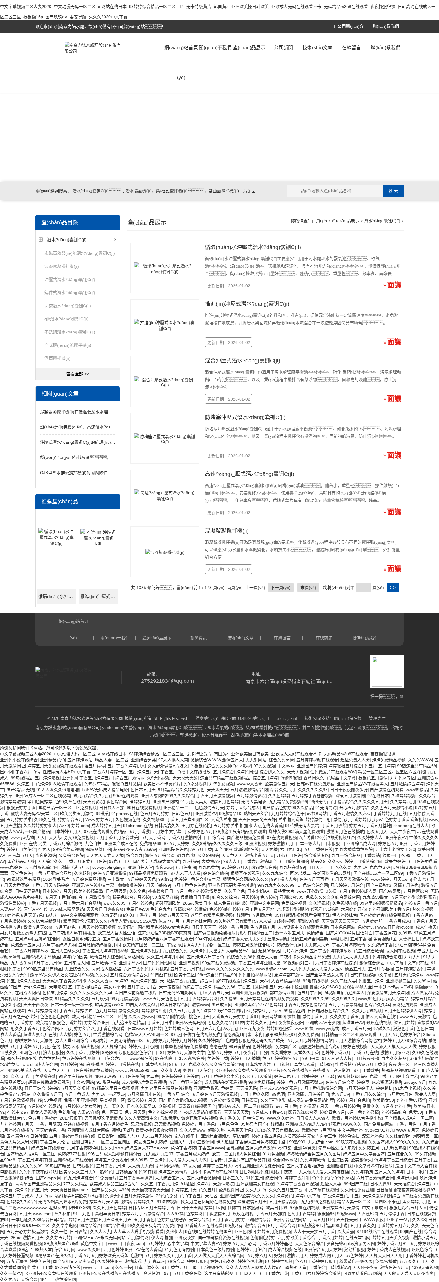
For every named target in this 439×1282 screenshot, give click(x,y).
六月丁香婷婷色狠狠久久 (90, 1148)
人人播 (65, 1034)
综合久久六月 (282, 789)
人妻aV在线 (88, 1112)
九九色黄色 (208, 867)
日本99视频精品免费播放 (183, 1046)
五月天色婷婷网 (408, 974)
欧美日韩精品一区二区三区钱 (99, 1016)
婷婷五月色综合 (21, 849)
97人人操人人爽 (173, 759)
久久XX (419, 1219)
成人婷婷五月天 (106, 825)
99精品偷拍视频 (171, 1016)
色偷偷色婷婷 (262, 1237)
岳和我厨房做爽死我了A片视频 (188, 1118)
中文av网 (285, 765)
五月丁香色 (144, 1219)
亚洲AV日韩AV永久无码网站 (99, 1237)
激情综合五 (255, 1225)
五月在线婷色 (140, 903)
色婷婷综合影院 (387, 956)
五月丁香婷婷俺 (187, 1273)
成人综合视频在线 (285, 1249)
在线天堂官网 (357, 1237)
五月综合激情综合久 (129, 974)
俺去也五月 (423, 879)
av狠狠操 (339, 939)
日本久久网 (341, 867)
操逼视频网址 (230, 1189)
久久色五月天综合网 (19, 1279)
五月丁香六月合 (141, 986)
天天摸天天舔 (185, 777)
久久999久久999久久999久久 (328, 998)
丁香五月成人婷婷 (192, 1154)
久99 (405, 855)
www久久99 (114, 903)
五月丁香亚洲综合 (185, 1082)
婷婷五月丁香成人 (16, 1195)
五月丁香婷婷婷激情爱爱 (199, 891)
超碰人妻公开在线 (40, 1034)
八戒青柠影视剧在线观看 (300, 909)
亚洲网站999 (273, 1016)
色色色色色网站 (54, 1016)
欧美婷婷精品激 (88, 891)
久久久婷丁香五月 (346, 1016)
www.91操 (304, 1028)
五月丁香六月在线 (187, 968)
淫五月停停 (94, 765)
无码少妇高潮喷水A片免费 (62, 1201)
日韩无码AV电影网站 (178, 992)
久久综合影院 (71, 855)
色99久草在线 (68, 801)
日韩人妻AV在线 (190, 1058)
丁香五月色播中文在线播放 (185, 771)
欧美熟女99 (383, 1100)
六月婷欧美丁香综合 (296, 1237)
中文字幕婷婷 (350, 1130)
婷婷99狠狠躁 (279, 1028)
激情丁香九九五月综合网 (190, 980)
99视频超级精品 (352, 1076)
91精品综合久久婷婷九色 (181, 789)
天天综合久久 (49, 861)
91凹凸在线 (161, 974)
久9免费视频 (195, 783)
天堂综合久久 (77, 968)
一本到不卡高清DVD (393, 986)
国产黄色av (17, 1136)
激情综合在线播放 (190, 909)
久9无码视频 (158, 777)
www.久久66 (89, 1249)
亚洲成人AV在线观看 (278, 1088)
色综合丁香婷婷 (196, 986)
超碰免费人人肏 (355, 759)
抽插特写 (217, 1160)
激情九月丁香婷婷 (350, 819)
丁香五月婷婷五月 (96, 777)
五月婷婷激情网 (42, 1010)
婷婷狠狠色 (197, 1261)
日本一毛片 (416, 1171)
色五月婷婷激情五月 (281, 1058)
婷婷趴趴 (384, 1088)
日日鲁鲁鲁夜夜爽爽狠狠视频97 (405, 1189)
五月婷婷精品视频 (88, 879)
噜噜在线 (217, 1046)
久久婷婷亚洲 (109, 1261)
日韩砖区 (38, 1136)
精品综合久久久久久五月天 (362, 801)
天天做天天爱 (236, 1112)
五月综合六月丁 (112, 1058)
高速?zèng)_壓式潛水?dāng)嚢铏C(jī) (249, 474)
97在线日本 (378, 795)
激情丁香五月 (314, 1016)
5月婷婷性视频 (279, 1261)
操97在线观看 (228, 980)
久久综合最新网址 (44, 921)
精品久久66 (224, 986)
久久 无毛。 (22, 1076)
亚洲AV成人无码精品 (41, 956)
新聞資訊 (198, 637)
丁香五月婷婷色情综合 (305, 1004)
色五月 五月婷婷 (379, 765)
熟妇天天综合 (256, 813)
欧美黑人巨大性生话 (116, 933)
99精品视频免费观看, (148, 873)
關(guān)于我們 (215, 47)
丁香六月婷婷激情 (348, 945)
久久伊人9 (170, 1070)
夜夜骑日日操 (255, 1052)
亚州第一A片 (398, 1219)
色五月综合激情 (368, 951)
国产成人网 (221, 1004)
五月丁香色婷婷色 (189, 885)
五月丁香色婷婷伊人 (126, 765)
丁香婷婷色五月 (198, 831)
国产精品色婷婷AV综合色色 (163, 927)
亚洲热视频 (255, 843)
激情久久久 (128, 1010)
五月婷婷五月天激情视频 (215, 1094)
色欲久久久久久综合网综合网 (333, 897)
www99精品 (417, 789)
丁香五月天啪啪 (270, 1213)
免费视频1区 (385, 939)
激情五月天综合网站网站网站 (117, 956)
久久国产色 (234, 891)
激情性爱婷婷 (12, 903)
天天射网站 (255, 759)
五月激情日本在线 (144, 1094)
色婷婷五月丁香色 (198, 1124)
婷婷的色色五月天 (31, 1189)
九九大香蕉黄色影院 (354, 849)
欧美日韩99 (276, 1207)
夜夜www (164, 867)
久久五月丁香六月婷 (159, 1183)
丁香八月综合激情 (65, 843)
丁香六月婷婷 (330, 1237)
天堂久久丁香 (306, 1052)
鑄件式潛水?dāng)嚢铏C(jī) (69, 292)
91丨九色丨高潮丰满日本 (96, 1213)
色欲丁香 (378, 1076)
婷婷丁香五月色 (266, 1136)
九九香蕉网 (21, 962)
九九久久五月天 (414, 1261)
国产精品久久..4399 (110, 1189)
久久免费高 (308, 1034)
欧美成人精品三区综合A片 (114, 1183)
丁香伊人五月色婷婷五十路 (261, 1142)
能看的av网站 (285, 1160)
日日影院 (107, 1136)
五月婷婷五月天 (143, 771)
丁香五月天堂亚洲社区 (187, 819)
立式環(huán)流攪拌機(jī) (67, 345)
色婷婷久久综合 (21, 1201)
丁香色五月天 (425, 921)
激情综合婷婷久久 (137, 1201)
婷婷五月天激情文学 (186, 1052)
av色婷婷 (354, 1255)
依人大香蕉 (10, 1034)
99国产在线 (411, 1231)
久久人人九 (100, 1231)
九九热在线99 (292, 867)
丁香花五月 (146, 915)
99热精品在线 (165, 897)
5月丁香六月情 (48, 962)
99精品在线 (294, 1010)
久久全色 (137, 891)
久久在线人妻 (343, 980)
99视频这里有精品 (24, 879)
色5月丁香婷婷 (301, 1213)
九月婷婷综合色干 (288, 813)
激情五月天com (37, 927)
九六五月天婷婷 (156, 1136)
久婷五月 (25, 783)
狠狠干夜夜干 (283, 1171)
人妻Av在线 (11, 909)
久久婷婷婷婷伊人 (40, 825)
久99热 (405, 933)
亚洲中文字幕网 (264, 903)
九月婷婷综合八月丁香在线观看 (163, 939)
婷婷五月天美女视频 (391, 1237)
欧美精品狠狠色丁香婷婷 (59, 1022)
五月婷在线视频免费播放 (90, 1070)
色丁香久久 (230, 1118)
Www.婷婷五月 (99, 819)
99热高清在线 (68, 1267)
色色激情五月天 (209, 807)
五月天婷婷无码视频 (97, 927)
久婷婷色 (198, 951)
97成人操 (191, 1165)
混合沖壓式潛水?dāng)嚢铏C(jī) (242, 361)
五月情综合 (261, 915)
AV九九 (230, 1028)
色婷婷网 (194, 1213)
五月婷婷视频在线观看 (317, 759)
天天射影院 (93, 801)
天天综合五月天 (169, 1177)
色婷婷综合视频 (162, 1112)
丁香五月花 (385, 933)
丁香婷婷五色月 (337, 1195)
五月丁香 (422, 1160)
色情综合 (315, 933)
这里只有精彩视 (218, 1273)
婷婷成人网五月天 (326, 1255)
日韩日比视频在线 (206, 1267)
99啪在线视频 (316, 980)
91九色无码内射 (179, 1249)
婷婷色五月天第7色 (25, 915)
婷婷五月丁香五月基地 (370, 825)
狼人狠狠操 (53, 1052)
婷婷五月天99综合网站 (404, 1040)
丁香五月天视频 (42, 903)
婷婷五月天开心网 (240, 1243)
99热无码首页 (322, 801)
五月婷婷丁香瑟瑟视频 (312, 795)
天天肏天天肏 (140, 1165)
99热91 (165, 879)
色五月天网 (135, 1112)
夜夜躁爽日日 (160, 891)
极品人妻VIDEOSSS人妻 (133, 921)
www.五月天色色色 (160, 998)
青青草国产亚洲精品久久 (38, 1183)
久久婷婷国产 (210, 1040)
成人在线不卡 (186, 1136)
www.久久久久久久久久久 (230, 968)
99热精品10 (230, 813)
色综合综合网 (315, 885)
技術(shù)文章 (317, 47)
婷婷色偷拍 (349, 1136)
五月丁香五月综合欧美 (117, 837)
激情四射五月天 (289, 933)
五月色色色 (227, 1124)
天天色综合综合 (309, 1243)
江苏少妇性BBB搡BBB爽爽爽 (164, 933)
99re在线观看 (126, 795)
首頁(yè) (319, 221)
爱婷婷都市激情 (288, 974)
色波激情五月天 (25, 945)
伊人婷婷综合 (344, 915)
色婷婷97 (366, 927)
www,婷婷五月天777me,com (141, 1148)
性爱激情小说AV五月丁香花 (360, 1064)
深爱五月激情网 (350, 795)
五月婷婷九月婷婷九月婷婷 (171, 1040)
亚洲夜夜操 (184, 1237)
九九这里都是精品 (128, 1022)
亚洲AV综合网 (47, 939)
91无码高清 (326, 807)
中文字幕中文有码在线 (408, 962)
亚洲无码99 (105, 1076)
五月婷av (23, 939)
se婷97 (121, 980)
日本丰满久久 (146, 1267)
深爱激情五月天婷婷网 (388, 992)
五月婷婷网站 (80, 759)
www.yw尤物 (22, 837)
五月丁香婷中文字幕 (220, 1076)
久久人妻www (141, 1016)
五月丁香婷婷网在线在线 (72, 1136)
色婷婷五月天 (184, 1189)
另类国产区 (286, 1046)
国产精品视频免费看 (246, 837)
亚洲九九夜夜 (251, 1028)
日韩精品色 (125, 1171)
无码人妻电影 (253, 801)
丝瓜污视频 (277, 939)
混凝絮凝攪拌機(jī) (61, 266)
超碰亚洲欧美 (167, 903)
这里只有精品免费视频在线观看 (220, 915)
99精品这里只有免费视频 (115, 1088)
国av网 (6, 771)
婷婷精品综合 (393, 1112)
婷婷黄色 (284, 1195)
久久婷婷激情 (312, 1160)
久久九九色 (255, 1189)
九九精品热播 (394, 1148)
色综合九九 (160, 909)
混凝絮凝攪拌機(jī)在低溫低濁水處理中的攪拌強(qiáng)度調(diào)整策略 (107, 411)
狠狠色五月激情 (373, 777)
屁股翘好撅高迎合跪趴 (320, 1046)
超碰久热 (216, 1130)
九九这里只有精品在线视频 (166, 1088)
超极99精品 (269, 951)
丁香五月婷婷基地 (275, 1243)
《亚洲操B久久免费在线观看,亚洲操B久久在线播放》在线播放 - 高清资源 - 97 (287, 1070)
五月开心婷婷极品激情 (27, 1231)
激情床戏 (133, 1261)
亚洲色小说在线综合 (19, 759)
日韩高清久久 (166, 825)
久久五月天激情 (257, 1076)
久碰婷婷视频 (403, 795)
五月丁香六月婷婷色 (109, 1124)
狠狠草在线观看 (245, 873)
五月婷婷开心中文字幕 (167, 1243)
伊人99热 (139, 1160)
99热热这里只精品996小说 (323, 1225)
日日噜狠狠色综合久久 (328, 1010)
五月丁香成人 (77, 1094)
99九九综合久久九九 (92, 795)
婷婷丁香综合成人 (243, 807)
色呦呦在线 (45, 1076)
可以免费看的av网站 (362, 1273)
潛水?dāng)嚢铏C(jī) (67, 239)
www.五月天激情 (415, 1016)
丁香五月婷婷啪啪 (76, 1010)
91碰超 (331, 909)
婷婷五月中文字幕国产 (364, 1154)
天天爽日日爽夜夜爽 (105, 909)
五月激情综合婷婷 (407, 783)
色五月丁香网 (309, 992)
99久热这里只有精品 (233, 921)
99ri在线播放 (91, 1064)
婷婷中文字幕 (307, 1195)
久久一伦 (59, 1231)
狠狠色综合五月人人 (408, 1207)
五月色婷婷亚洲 (118, 1249)
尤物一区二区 (217, 945)
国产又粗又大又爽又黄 (74, 1261)
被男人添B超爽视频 (81, 1046)
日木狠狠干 (333, 843)
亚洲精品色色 (52, 759)
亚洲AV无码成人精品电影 (104, 789)
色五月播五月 (262, 927)
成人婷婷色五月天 (147, 980)
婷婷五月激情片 (173, 1171)
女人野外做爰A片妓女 (168, 765)
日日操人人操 (111, 807)
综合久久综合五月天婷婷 (235, 897)
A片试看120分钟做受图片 (220, 1010)
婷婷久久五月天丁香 (173, 1255)
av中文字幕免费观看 (80, 915)
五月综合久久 (399, 1154)
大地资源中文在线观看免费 (303, 927)
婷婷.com (80, 825)
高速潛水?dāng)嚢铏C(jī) (67, 305)
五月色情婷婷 (12, 921)
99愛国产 (126, 927)
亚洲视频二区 (398, 980)
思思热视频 (141, 1124)
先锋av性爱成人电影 (337, 1148)
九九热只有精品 (394, 998)
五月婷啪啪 (185, 867)
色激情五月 (141, 1255)
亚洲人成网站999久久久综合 (167, 795)
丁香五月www (211, 1148)
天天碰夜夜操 (364, 1267)
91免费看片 (106, 1177)
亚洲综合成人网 (361, 843)
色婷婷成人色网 (179, 1028)
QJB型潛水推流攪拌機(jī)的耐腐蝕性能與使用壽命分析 (90, 472)
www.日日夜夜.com (395, 927)
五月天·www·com (35, 1213)
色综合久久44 (377, 1004)
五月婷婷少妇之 (145, 951)
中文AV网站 (83, 1082)
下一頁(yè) (281, 587)
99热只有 (233, 1225)
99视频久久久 (95, 974)
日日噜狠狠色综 (254, 1171)
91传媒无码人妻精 (302, 825)
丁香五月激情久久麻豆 (350, 813)
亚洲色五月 (30, 1052)
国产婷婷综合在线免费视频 (385, 915)
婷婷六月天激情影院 (215, 1183)
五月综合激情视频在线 (21, 1100)
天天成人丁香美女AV (61, 980)
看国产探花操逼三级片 (135, 992)
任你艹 (234, 1207)
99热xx (371, 1130)
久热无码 (109, 915)
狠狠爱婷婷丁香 (21, 807)
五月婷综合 (223, 771)
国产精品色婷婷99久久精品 (287, 807)
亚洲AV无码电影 (190, 1022)
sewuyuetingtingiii (108, 867)
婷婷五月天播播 (245, 1058)
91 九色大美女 (193, 801)
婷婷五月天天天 (173, 915)
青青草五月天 (20, 855)
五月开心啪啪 (380, 968)
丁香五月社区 (321, 1219)
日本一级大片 (308, 843)
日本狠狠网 (116, 891)
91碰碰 (187, 1183)
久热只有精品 (96, 783)
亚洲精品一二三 (177, 807)
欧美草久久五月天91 (78, 1171)
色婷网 (227, 1088)
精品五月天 (355, 968)
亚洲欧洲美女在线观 (255, 1183)
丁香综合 (317, 1267)
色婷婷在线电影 (171, 1219)
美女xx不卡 (114, 986)
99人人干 (232, 861)
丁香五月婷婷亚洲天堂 (259, 962)
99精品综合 (90, 1225)
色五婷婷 (268, 897)
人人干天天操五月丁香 (314, 1231)
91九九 (387, 1130)
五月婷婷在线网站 (44, 1106)
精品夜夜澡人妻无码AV (134, 849)
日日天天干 (317, 867)
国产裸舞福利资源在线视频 (223, 1237)
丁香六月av (422, 915)
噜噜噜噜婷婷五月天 (135, 885)
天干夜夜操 (169, 986)
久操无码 (113, 1195)
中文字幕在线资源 (321, 1189)
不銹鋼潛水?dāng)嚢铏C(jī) (69, 332)
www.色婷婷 (11, 867)
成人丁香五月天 (356, 1028)
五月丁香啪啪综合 (85, 986)
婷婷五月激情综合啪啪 (253, 945)
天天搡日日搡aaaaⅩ (70, 1189)
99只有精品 (239, 1046)
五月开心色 (65, 927)
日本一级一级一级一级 (72, 1004)
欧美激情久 (361, 1160)
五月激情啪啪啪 (293, 861)
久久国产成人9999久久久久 (394, 1142)
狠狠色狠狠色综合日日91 (141, 1052)
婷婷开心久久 (222, 1261)
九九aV (376, 819)
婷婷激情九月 (289, 945)
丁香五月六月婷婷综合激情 (316, 1273)
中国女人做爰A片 (142, 1004)
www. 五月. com (98, 1267)
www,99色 (367, 998)
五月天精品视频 (283, 1201)
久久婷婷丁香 (380, 945)
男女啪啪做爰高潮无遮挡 (23, 933)
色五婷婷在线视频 (79, 1058)
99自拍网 (311, 1058)
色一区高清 (112, 1112)
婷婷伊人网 (406, 1177)
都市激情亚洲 (282, 992)
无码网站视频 (167, 1165)
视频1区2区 (122, 1130)
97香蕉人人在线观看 (204, 1225)
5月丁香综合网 (282, 1225)
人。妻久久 (113, 1106)
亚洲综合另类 (143, 759)
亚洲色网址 (244, 1231)
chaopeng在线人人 (411, 825)
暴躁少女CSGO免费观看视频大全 (340, 986)
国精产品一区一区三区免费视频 (67, 807)
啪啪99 (163, 885)
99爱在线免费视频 (219, 962)
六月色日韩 (290, 849)
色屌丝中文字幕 (341, 777)
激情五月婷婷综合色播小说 (357, 1118)
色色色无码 (380, 867)
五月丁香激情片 (117, 939)
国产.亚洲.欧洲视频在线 (236, 849)
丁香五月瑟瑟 (48, 1124)
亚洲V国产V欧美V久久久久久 (247, 1195)
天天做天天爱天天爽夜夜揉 (324, 1171)
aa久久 (126, 915)
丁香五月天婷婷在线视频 (105, 951)
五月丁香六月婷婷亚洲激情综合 (241, 1219)
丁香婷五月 (29, 1046)
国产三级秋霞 (378, 885)
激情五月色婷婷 (224, 801)
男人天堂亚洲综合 (71, 1040)
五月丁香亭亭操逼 (345, 1004)
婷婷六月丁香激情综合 (143, 1213)
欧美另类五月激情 (76, 813)
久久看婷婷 (281, 1052)
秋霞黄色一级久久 (356, 1261)
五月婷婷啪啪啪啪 (230, 825)
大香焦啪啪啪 (223, 819)
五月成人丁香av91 (268, 1112)
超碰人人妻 (330, 1183)
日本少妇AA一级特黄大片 (270, 891)
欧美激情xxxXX (109, 1004)
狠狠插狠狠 (354, 1249)
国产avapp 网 (48, 1177)
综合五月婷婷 (265, 777)
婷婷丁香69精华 (411, 1100)
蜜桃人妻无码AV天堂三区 (34, 813)
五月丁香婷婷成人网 (358, 891)
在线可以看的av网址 (332, 873)
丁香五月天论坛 (54, 1142)
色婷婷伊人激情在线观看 (59, 783)
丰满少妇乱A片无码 (185, 945)
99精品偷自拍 (98, 849)
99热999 (297, 1142)
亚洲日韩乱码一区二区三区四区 (101, 1142)
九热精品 (190, 861)
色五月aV (340, 1094)
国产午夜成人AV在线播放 (71, 933)
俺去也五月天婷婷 (150, 1142)
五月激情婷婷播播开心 (99, 945)
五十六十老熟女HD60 (395, 849)
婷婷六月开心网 (143, 1046)
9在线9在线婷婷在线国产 (208, 1231)
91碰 (239, 1022)
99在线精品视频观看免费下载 (302, 915)
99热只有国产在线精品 (262, 1124)
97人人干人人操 (186, 873)
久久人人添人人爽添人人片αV (254, 1267)
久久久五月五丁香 (285, 1189)
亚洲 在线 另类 (33, 843)
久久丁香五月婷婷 (83, 1052)
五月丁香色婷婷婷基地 (330, 951)
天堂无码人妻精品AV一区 (232, 951)
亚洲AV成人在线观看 (72, 1160)
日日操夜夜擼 (366, 1058)
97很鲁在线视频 (305, 1207)
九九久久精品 (394, 1058)
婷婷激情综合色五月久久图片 (313, 1154)
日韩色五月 (182, 813)
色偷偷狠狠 (290, 777)
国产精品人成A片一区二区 (408, 1118)
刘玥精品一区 (425, 1136)
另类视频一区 (112, 1100)
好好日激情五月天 (291, 1255)
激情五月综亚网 (395, 1052)
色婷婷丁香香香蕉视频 (406, 819)
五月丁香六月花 (273, 1273)
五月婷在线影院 (196, 825)
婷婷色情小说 (250, 1261)
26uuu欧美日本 (197, 903)
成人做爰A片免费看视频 (144, 1082)
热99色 (106, 1171)
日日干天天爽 (189, 1207)
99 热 (176, 1034)
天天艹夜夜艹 (402, 831)
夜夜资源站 (45, 855)
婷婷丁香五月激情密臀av (300, 1082)
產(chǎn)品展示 (249, 47)
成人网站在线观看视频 (225, 1082)
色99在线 (147, 1171)
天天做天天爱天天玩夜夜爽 (408, 1273)
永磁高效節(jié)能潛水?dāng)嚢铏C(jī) (79, 253)
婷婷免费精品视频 (389, 759)
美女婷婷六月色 (417, 1201)
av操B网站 (317, 813)
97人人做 (262, 921)
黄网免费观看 (404, 1004)
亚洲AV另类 (305, 1148)
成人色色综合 (247, 1154)
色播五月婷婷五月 (224, 1052)
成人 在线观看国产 (255, 933)
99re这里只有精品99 (216, 974)
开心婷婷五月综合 (347, 885)
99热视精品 (21, 777)
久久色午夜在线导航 (38, 1171)
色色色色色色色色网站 (333, 1177)
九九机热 (159, 968)
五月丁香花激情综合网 (321, 1088)
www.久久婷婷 (280, 1118)
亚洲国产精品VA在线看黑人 (362, 783)
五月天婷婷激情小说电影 (268, 1148)
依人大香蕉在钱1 (381, 1016)
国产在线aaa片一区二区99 (378, 873)
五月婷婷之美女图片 (82, 1106)
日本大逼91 (381, 1183)
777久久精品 (75, 1183)
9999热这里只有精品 (42, 968)
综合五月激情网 (130, 777)
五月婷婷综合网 (196, 921)
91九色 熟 (186, 855)
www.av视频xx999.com (137, 1070)
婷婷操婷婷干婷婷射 (180, 1076)
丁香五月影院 (334, 825)
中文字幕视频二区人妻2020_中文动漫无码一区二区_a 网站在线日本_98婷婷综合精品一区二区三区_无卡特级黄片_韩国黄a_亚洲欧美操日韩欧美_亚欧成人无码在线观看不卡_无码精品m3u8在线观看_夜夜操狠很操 (197, 753)
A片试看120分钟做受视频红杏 (327, 837)
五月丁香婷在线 (318, 849)
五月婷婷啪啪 (19, 819)
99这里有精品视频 (76, 1076)
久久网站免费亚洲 (357, 1189)
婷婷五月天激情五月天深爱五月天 (100, 1219)
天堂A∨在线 (35, 909)
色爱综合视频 (293, 903)
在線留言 (351, 47)
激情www (200, 1004)
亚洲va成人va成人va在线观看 (313, 1124)
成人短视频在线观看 (122, 1154)
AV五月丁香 (201, 849)
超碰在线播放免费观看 (49, 1082)
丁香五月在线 (365, 1052)
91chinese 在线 (137, 825)
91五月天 (177, 1064)
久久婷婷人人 (370, 837)
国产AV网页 (390, 891)
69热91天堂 (296, 1267)
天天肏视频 (297, 771)
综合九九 (134, 855)
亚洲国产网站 (165, 801)
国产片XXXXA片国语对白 (349, 933)
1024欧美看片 (56, 879)
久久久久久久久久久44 (91, 992)
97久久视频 (264, 765)
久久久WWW (420, 759)
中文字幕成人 (374, 1207)
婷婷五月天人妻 (104, 1201)
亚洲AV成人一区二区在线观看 (42, 795)
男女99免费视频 (79, 837)
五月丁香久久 (362, 1225)
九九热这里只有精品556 (276, 1130)
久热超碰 (82, 873)
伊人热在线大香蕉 (266, 825)
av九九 (51, 915)
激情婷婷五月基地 (318, 1130)
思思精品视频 (166, 1124)
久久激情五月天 (47, 1094)
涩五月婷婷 (404, 1022)
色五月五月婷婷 (154, 813)
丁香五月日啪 (160, 1022)
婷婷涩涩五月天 (314, 1106)
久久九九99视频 (367, 1010)
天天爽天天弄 (316, 945)
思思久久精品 (220, 1022)
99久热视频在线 (21, 1058)
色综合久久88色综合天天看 (252, 956)
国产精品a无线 (20, 789)
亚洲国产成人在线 (120, 843)
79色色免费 (166, 1195)
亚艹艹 (46, 1279)
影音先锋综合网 (302, 1112)
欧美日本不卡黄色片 (162, 783)
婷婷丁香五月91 (392, 1243)
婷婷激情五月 (280, 843)
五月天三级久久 (65, 951)
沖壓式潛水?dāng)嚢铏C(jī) (69, 279)
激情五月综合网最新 (309, 939)
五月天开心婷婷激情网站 (310, 1040)
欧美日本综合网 (174, 1004)
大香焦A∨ (211, 861)
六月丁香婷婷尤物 (59, 945)
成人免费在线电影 (230, 903)
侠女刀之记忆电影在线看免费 (208, 1201)
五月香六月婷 (399, 1094)
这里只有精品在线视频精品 (225, 777)
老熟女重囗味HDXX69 (69, 1207)
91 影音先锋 (107, 1082)
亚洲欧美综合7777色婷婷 (258, 1004)
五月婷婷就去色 (410, 968)
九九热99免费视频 (318, 1201)
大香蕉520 (367, 1213)
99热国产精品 (57, 1165)
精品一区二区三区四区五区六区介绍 (391, 771)
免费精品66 (150, 843)
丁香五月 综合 (176, 1094)
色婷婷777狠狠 (72, 1154)
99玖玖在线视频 (351, 1142)
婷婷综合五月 (70, 819)
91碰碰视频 (284, 921)
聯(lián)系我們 (386, 26)
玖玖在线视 (243, 1213)
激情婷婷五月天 (141, 1100)
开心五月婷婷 (289, 855)
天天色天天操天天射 (351, 956)
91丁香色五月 (175, 1267)
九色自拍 (93, 843)
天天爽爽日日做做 (36, 998)
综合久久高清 (281, 759)
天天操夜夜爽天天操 (150, 1189)
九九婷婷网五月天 (16, 1124)
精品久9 (318, 861)
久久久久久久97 (313, 789)
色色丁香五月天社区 (198, 1195)
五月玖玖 (99, 998)
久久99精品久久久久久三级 (217, 843)
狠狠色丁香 (403, 1028)
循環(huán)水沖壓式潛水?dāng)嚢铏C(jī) (57, 596)
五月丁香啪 (360, 939)
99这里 (25, 1249)
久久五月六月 (181, 1010)
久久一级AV (11, 1273)
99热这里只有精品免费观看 (240, 831)
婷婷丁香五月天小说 (221, 1165)
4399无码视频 (425, 1267)
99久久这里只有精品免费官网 (154, 1225)
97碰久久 (382, 1028)
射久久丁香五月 (25, 1028)
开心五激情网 (201, 1142)
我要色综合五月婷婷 (131, 897)
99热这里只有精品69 (416, 765)
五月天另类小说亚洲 (288, 986)
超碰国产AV (353, 1022)
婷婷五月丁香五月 (421, 903)
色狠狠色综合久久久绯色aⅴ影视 (220, 765)
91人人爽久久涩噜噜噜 (57, 789)
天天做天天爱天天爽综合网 (219, 1255)
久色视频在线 (127, 819)
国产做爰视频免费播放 (215, 933)
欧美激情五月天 (279, 783)
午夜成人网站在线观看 (201, 1112)
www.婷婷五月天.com (391, 879)
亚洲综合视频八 (215, 1136)
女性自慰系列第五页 (81, 939)
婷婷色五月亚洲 (392, 843)
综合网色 (273, 1177)
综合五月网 (64, 1249)
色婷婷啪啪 (219, 909)
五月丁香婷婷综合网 (199, 998)
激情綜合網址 (371, 962)
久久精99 (228, 998)
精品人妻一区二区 (111, 759)
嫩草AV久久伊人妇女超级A (55, 974)
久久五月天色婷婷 (109, 1207)
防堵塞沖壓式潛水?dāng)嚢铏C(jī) (245, 417)
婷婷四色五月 (286, 1076)
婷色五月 (82, 1034)
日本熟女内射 (258, 1064)
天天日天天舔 (49, 837)
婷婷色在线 (40, 1261)
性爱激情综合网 (107, 1034)
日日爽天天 (246, 1273)
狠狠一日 (390, 855)
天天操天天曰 (348, 1219)
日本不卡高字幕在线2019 (213, 1171)
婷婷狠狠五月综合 (345, 765)
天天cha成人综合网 (40, 1064)
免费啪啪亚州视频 (80, 1100)
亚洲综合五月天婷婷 (323, 1249)
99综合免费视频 (68, 849)
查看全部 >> (77, 373)
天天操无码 (246, 1088)
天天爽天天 (217, 789)
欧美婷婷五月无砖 (318, 1076)
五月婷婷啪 (372, 921)
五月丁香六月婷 (110, 1165)
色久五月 (207, 1189)
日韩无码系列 (27, 891)
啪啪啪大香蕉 (290, 819)
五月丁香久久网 (254, 1094)
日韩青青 (249, 1100)
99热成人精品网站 (67, 909)
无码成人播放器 (106, 968)
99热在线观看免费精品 (105, 831)
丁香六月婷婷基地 (31, 951)
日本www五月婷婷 (145, 1028)
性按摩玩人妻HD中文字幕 (66, 771)
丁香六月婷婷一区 (109, 771)
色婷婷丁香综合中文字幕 (197, 879)
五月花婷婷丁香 (396, 1106)
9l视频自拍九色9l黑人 (345, 992)
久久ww (335, 861)
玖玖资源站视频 (386, 1082)
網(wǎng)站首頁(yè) (181, 62)
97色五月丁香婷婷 (40, 1118)
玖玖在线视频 (379, 1022)
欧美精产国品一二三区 (143, 945)
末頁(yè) (308, 587)
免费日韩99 (137, 909)
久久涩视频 (319, 903)
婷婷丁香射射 (297, 1177)
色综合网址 (52, 1028)
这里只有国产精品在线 (249, 1160)
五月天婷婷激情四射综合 (377, 1195)
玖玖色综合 (422, 1249)
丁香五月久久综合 (368, 1094)
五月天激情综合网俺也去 (358, 1040)
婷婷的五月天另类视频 (69, 1088)
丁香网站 (371, 855)
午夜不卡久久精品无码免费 (305, 956)
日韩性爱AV (254, 1118)
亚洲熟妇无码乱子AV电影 (231, 885)
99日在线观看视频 (144, 807)
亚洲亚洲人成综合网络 (88, 1130)
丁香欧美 (370, 1070)
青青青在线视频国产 (197, 1106)
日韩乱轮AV (339, 1267)
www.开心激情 (310, 891)
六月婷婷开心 (353, 909)
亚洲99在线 (308, 921)
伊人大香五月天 (214, 992)
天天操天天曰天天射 (384, 1255)
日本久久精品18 (141, 1106)
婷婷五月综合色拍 (353, 1100)
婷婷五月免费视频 (274, 1231)
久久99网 (422, 980)
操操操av (423, 986)
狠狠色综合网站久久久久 (246, 879)
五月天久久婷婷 (389, 1171)
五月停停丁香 (392, 1213)
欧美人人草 (425, 1094)
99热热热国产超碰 (61, 1243)
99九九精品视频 (125, 998)
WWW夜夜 (374, 1219)
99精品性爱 (114, 1225)
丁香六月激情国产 (260, 861)
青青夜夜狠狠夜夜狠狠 (156, 1130)
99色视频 (53, 1100)
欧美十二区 (184, 974)
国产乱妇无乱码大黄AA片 (156, 861)
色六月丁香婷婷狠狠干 (316, 1261)
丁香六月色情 (27, 771)
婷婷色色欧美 (75, 956)
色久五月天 (376, 831)
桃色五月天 (199, 1016)
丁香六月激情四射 (184, 837)
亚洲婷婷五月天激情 (341, 1207)
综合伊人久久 (272, 771)
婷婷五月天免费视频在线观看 (54, 765)
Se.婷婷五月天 (235, 867)
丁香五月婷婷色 (345, 1106)
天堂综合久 (199, 1219)
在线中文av (17, 1112)
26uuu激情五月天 (27, 1237)
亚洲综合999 (291, 897)
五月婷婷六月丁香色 (205, 956)
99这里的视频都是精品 (381, 903)
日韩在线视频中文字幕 (371, 974)
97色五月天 (120, 861)
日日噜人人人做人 (312, 1118)
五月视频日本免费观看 (294, 1064)
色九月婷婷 (105, 1010)
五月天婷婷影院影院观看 (414, 897)
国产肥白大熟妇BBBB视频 (183, 1100)
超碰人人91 (128, 1136)
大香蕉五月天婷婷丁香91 (235, 1016)
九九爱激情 (17, 1261)
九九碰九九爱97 (159, 1154)
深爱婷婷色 (372, 1136)
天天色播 (269, 849)
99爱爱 (102, 813)
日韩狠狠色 (83, 1165)
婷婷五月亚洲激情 (110, 873)
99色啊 (278, 1094)
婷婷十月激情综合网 (363, 861)
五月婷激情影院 (251, 795)
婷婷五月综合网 (339, 1082)
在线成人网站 (27, 992)
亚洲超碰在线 (339, 1165)
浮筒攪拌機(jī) (57, 358)
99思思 (94, 1154)
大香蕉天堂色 (239, 1130)
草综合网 (241, 1136)
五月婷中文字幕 (166, 831)
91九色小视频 (408, 1088)
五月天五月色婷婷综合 (400, 1034)
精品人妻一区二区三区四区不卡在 (368, 1201)
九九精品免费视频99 (288, 801)
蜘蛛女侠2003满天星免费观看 (296, 831)
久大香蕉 (345, 1231)
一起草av (116, 1094)
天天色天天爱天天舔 (105, 855)
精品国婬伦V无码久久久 (85, 921)
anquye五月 (414, 1082)
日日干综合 (34, 1088)
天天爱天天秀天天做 (188, 1160)
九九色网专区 (402, 777)
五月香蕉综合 (415, 891)
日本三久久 (232, 1177)
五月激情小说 (103, 962)
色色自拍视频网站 (255, 974)
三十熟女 (116, 879)
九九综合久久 (175, 951)
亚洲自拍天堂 (140, 867)
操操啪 (293, 1016)
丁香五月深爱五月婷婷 (86, 861)
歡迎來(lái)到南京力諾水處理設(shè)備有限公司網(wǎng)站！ (100, 26)
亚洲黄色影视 (206, 1088)
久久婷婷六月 (402, 801)
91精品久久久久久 (72, 998)
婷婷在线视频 (355, 1046)
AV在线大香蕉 (149, 1249)
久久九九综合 (274, 873)
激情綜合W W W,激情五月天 (217, 759)
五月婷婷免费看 (422, 861)
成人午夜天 (426, 927)
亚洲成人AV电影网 (323, 1022)
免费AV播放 (386, 1261)
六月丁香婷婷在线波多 (336, 962)
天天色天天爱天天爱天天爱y (316, 968)
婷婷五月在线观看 (48, 1148)
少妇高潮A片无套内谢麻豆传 (309, 1136)
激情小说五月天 (259, 855)
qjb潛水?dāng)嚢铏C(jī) (66, 318)
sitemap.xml (287, 718)
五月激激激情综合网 (249, 789)
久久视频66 (153, 819)
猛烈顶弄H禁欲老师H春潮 (79, 1195)
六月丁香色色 (136, 968)
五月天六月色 (208, 1028)
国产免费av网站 (378, 1124)
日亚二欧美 (338, 1160)
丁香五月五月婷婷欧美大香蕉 (101, 1255)
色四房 (152, 1076)
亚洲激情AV (206, 813)
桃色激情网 (65, 1279)
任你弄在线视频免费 (202, 1034)
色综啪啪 (66, 1112)
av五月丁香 (286, 1106)
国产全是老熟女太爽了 (327, 974)
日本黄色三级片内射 (215, 1249)
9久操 (331, 891)
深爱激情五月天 (252, 1201)
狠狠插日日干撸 (195, 897)
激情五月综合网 (159, 855)
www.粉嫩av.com (272, 968)
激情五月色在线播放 (345, 831)
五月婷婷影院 (131, 1076)
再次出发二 (300, 873)
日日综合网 (214, 837)
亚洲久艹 (178, 1142)
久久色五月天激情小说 (392, 807)
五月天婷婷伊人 (359, 1088)
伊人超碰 (224, 1142)
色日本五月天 (143, 789)
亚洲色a (69, 777)
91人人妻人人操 (337, 1058)
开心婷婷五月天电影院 (45, 986)
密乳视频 (234, 1148)
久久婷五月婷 (58, 1237)
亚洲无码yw (130, 962)
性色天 (44, 849)
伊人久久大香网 (98, 980)
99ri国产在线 (356, 1183)
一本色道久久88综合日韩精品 (38, 1219)
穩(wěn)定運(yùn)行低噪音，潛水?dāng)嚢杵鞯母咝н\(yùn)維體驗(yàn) (114, 457)
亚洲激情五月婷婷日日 (308, 1094)
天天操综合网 (113, 1046)
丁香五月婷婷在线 (34, 1160)
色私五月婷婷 (54, 992)
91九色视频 (273, 1154)
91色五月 (254, 1177)
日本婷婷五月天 (67, 831)
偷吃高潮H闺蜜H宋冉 (243, 1034)
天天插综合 (404, 1183)
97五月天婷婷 (176, 843)
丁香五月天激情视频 (215, 795)
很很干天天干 (203, 927)
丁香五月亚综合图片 (53, 873)
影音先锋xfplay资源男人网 (350, 1243)
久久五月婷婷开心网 (165, 956)
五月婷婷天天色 (141, 879)
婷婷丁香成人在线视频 (388, 1249)
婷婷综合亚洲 (96, 1022)
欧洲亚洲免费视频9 (249, 992)
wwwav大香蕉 (250, 783)
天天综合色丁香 (50, 1130)
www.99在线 (141, 1058)
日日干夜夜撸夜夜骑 (349, 789)
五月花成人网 (76, 962)
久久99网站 (208, 855)
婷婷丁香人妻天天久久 (244, 939)
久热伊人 (174, 1231)
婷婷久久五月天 (261, 1022)
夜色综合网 (116, 801)
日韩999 (325, 1064)
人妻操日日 (409, 939)
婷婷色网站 (246, 771)
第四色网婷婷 (40, 801)
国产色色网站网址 (159, 962)
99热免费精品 (261, 1082)
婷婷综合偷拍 (215, 873)
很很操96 (326, 1213)
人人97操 (175, 1213)
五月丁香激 (139, 831)
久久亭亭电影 (272, 1100)
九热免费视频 (221, 783)
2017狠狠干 (71, 1118)
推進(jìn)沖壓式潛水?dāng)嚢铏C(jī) (99, 596)
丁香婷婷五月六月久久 (398, 1225)
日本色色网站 (342, 927)
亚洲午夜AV (396, 837)
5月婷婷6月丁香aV (263, 1010)
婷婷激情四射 (318, 819)
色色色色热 (49, 1058)
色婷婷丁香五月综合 (393, 1160)
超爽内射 (99, 1040)
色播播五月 (10, 927)
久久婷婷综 (361, 1171)
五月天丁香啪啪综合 (63, 897)
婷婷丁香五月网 (233, 927)
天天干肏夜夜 (35, 1004)
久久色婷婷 (278, 795)
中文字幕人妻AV (206, 1243)
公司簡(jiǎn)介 (350, 26)
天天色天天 (232, 855)
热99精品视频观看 (398, 1070)
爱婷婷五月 (140, 801)
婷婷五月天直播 (314, 879)
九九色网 (44, 1195)
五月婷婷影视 (47, 777)
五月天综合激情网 (203, 1177)
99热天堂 (43, 1249)
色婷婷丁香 (217, 1058)
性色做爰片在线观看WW (333, 771)
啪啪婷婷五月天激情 (34, 1040)
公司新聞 (283, 47)
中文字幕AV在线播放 (373, 1165)
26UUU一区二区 (34, 1225)
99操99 (109, 1052)
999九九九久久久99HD (278, 885)
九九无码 (412, 956)
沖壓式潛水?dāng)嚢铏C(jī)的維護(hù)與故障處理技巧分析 (94, 442)
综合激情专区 (316, 855)
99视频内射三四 (298, 962)
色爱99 (415, 1112)
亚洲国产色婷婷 (311, 765)
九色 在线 (51, 1046)
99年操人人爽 (284, 879)
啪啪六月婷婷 (294, 951)
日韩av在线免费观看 (315, 783)
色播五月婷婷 (370, 980)
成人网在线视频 (400, 951)
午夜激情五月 (217, 1213)
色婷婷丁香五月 (336, 1052)
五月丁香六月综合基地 (80, 903)
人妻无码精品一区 (126, 1040)
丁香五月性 (406, 1124)
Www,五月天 (407, 1130)
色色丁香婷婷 (183, 1148)
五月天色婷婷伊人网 (403, 1010)
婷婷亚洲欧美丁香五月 (389, 909)
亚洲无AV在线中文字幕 (93, 885)
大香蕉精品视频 (285, 980)
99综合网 (176, 1261)
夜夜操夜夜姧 (290, 1022)
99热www (346, 1213)
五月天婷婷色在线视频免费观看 (269, 998)
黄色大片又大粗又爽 (19, 1142)
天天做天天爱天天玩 (340, 921)
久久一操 (123, 1267)
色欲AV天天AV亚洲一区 (146, 1034)
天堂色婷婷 (21, 873)
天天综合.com (321, 1142)
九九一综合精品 (346, 855)
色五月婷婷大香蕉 (23, 980)
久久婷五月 (368, 1148)
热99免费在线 (264, 867)
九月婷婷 (68, 1064)
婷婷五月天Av (256, 980)
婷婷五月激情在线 (122, 1064)
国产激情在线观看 (386, 789)
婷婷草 (363, 1082)
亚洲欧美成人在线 (24, 1070)
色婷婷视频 (262, 1046)
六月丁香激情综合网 (375, 1177)
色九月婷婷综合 (78, 1177)
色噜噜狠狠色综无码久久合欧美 (255, 1040)
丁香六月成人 (397, 921)
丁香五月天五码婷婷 (50, 885)
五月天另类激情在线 (350, 879)
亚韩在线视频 (75, 1124)
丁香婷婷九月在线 (390, 813)
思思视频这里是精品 (103, 1118)
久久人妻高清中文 (141, 1118)
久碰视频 (167, 1106)
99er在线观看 (208, 939)
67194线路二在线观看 (377, 1231)
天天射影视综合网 (41, 867)
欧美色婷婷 (395, 861)
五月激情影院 (97, 897)
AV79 (64, 825)
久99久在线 (45, 819)
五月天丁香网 (152, 837)
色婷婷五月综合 (251, 1249)
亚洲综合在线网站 (289, 1219)
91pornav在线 (124, 813)
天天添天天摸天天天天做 (394, 1046)
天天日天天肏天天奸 (257, 819)
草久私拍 (62, 1213)
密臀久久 (371, 1106)
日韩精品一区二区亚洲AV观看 (349, 1034)
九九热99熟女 (375, 897)
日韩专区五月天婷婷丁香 (151, 1207)
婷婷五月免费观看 (111, 1160)
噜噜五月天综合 (197, 1070)
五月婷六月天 (259, 1255)
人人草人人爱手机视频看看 (138, 1231)
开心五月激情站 (354, 807)
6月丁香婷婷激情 (363, 1112)
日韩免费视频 (154, 1064)
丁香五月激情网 (252, 986)
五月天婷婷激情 (139, 1195)
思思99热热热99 (280, 1034)
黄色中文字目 (93, 1243)
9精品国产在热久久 (54, 1255)
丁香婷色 (158, 1160)
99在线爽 (163, 1058)
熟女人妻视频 (43, 1112)
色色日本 (424, 1028)
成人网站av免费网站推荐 (311, 1100)
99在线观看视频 (282, 837)
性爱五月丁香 (40, 1267)
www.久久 (352, 1124)
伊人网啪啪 (161, 1237)
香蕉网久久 (313, 777)
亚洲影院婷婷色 (173, 849)
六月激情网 (138, 1237)
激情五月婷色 (406, 885)
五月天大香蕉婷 (14, 885)
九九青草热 (154, 1261)
